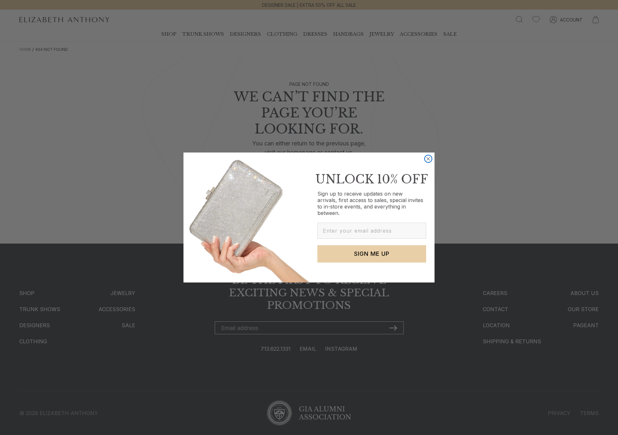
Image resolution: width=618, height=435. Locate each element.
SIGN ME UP (371, 253)
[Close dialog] (428, 158)
